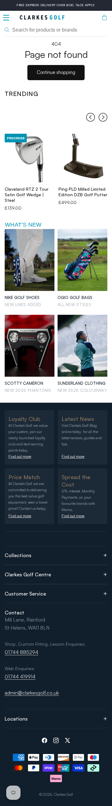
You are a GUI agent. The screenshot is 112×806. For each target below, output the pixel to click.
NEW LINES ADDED (23, 304)
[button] (6, 17)
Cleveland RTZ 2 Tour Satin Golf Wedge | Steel (27, 194)
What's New (23, 225)
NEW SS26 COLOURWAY (82, 390)
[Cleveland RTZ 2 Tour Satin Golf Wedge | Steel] (29, 158)
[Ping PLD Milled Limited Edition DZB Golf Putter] (82, 158)
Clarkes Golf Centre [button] (28, 574)
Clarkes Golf (63, 794)
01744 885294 (21, 652)
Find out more (19, 456)
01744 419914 (20, 677)
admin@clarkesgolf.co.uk (32, 693)
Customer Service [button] (25, 594)
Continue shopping (56, 72)
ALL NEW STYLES (74, 304)
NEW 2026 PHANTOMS (28, 390)
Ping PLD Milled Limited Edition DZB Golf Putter (82, 191)
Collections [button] (18, 555)
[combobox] (56, 30)
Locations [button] (16, 719)
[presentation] (90, 118)
